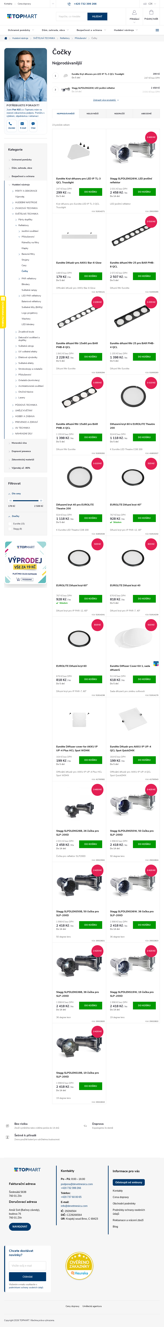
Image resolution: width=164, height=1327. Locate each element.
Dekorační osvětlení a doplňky (29, 339)
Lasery (21, 397)
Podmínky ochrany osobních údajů (129, 1212)
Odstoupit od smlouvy (128, 1182)
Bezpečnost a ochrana (23, 176)
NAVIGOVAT (19, 1226)
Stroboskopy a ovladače (30, 368)
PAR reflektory (29, 278)
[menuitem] (21, 30)
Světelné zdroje (26, 346)
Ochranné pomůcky (22, 159)
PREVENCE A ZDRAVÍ (26, 422)
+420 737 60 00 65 (71, 1197)
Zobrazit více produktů (104, 100)
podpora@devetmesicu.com (77, 1184)
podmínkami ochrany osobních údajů (26, 1287)
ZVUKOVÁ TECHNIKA (26, 208)
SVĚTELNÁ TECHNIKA (26, 213)
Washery (26, 318)
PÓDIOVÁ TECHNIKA (26, 404)
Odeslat (28, 1276)
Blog (115, 1226)
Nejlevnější (92, 113)
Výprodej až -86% (21, 467)
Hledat (97, 16)
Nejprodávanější (65, 113)
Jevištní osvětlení (30, 231)
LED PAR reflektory (31, 295)
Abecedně (146, 113)
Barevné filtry (28, 254)
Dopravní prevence (21, 451)
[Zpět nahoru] (156, 663)
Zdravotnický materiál (23, 459)
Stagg (17, 528)
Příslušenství (28, 236)
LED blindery (28, 324)
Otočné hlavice (25, 391)
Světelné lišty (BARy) (32, 307)
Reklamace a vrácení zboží (128, 1220)
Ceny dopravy (72, 1306)
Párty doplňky (25, 219)
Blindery (26, 284)
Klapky (25, 248)
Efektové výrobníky (27, 357)
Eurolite (18, 523)
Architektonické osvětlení (30, 386)
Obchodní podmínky (124, 1203)
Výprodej (19, 196)
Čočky (25, 271)
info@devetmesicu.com (74, 1206)
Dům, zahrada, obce (22, 168)
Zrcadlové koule (26, 331)
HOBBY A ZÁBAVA (25, 416)
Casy (24, 265)
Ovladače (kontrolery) (29, 380)
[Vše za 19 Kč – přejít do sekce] (25, 562)
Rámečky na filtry (30, 242)
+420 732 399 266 (71, 1188)
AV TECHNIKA (22, 427)
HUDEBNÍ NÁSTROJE (26, 202)
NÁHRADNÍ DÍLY (23, 433)
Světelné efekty (26, 363)
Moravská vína (19, 442)
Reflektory (23, 225)
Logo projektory (29, 313)
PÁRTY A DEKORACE (26, 190)
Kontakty (8, 3)
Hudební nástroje (21, 184)
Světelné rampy (29, 290)
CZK (150, 3)
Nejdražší (119, 113)
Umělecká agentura (92, 1306)
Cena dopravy (24, 3)
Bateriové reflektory (31, 301)
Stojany (25, 259)
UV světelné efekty (27, 351)
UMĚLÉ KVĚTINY (23, 410)
